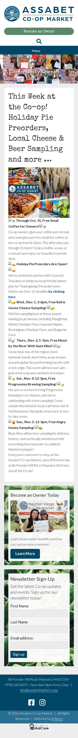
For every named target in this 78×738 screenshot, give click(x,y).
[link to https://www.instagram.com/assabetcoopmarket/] (44, 704)
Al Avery (57, 719)
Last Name (19, 622)
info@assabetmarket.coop (39, 690)
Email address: (22, 638)
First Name (19, 606)
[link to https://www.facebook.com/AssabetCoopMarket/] (33, 704)
